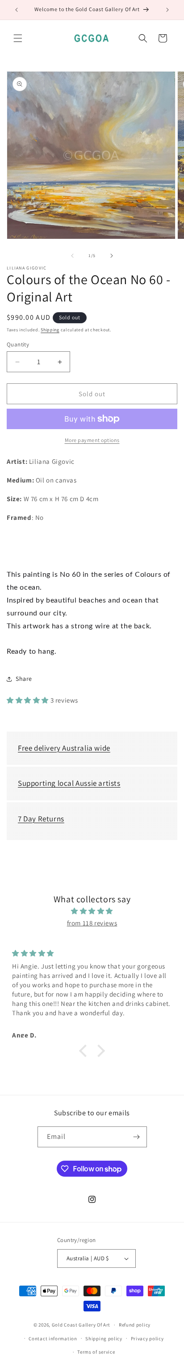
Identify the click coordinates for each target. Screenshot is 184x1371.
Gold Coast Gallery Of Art (81, 1325)
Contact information (53, 1338)
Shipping (50, 330)
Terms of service (96, 1352)
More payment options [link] (92, 440)
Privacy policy (147, 1338)
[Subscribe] (136, 1136)
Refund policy (135, 1325)
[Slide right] (111, 255)
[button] (18, 38)
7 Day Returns (41, 819)
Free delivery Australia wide (64, 748)
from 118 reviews (92, 923)
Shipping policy (103, 1338)
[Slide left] (72, 255)
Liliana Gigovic (27, 268)
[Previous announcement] (16, 10)
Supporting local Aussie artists (69, 783)
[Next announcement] (167, 10)
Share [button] (24, 679)
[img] (92, 911)
